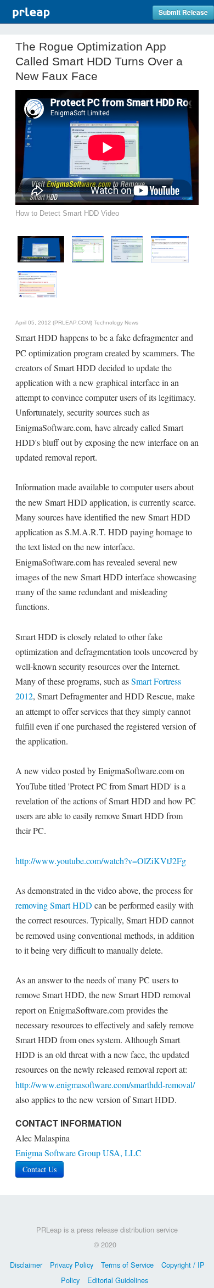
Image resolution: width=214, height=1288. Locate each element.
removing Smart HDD (53, 905)
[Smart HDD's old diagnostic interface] (37, 283)
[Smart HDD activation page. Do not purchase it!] (170, 248)
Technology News (116, 323)
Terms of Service (127, 1264)
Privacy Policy (71, 1264)
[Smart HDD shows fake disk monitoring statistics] (127, 248)
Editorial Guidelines (117, 1280)
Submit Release (183, 12)
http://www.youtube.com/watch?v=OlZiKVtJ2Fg (100, 860)
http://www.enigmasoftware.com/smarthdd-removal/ (105, 1084)
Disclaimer (26, 1264)
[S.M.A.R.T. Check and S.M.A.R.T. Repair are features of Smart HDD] (88, 248)
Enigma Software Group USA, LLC (78, 1152)
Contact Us (39, 1169)
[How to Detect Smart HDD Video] (41, 248)
